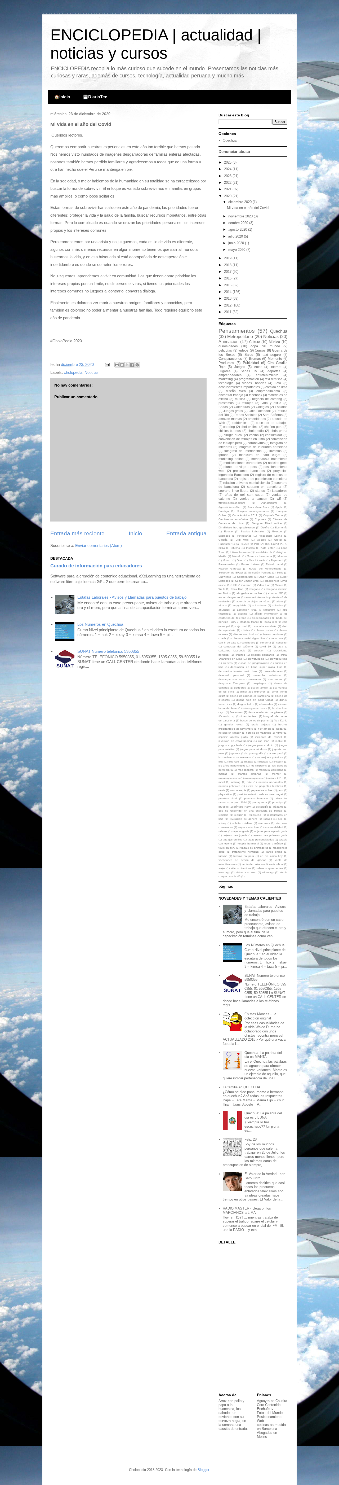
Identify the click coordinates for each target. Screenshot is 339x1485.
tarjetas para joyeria (235, 835)
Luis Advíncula (263, 552)
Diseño (265, 527)
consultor (281, 642)
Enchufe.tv (265, 1409)
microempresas (253, 778)
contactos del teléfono (238, 646)
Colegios (262, 407)
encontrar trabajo (230, 395)
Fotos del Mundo (270, 1413)
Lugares (224, 371)
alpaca (222, 605)
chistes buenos (229, 430)
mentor (276, 773)
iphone (223, 455)
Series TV (249, 371)
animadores (259, 605)
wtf (279, 498)
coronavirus (256, 443)
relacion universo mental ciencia (246, 482)
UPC (234, 585)
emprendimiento (268, 391)
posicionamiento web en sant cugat (260, 794)
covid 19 (265, 646)
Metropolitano (240, 336)
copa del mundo (265, 346)
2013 (228, 298)
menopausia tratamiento (269, 459)
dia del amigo (259, 687)
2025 (228, 162)
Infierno (235, 547)
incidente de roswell (268, 736)
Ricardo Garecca (229, 568)
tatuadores (279, 490)
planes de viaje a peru (240, 466)
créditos (228, 663)
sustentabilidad (274, 827)
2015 (228, 285)
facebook (255, 395)
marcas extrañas (249, 773)
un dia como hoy (271, 856)
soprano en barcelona (264, 486)
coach (222, 638)
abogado (254, 589)
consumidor (273, 435)
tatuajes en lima (233, 839)
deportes (273, 371)
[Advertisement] (251, 1319)
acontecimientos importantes (239, 387)
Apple (279, 507)
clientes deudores (272, 634)
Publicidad (251, 363)
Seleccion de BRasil (230, 572)
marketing (225, 379)
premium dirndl (227, 798)
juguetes (234, 753)
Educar (228, 531)
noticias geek (277, 463)
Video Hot (263, 585)
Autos (258, 367)
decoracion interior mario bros (237, 671)
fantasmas (236, 712)
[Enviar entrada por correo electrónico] (107, 364)
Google (261, 539)
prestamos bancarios (249, 470)
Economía (281, 527)
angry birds (240, 605)
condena (265, 642)
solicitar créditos (242, 823)
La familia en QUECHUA (241, 1087)
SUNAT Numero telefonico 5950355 (108, 651)
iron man (263, 740)
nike (249, 782)
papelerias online (262, 790)
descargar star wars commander (239, 679)
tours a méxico (273, 843)
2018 (228, 265)
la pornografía (254, 753)
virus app (224, 872)
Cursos (260, 350)
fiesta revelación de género (265, 712)
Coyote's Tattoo (273, 515)
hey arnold (264, 728)
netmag (235, 782)
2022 (228, 183)
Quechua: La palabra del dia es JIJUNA (263, 1115)
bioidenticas (240, 422)
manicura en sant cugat (259, 455)
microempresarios (229, 778)
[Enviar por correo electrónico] (117, 364)
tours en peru (226, 847)
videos (243, 350)
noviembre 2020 (241, 216)
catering (229, 426)
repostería (255, 814)
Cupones (260, 519)
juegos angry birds (230, 745)
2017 (228, 272)
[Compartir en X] (127, 364)
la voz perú (276, 753)
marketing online (231, 459)
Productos (226, 363)
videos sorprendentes (269, 868)
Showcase (224, 576)
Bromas (255, 359)
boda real (271, 621)
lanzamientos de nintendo (234, 757)
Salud (248, 355)
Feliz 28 (250, 1139)
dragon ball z (245, 704)
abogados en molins (249, 593)
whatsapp (268, 872)
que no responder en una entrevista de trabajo (250, 810)
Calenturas (242, 407)
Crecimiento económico (233, 519)
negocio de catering (267, 399)
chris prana (279, 430)
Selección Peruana (259, 572)
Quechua (230, 140)
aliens (279, 601)
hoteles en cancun (229, 732)
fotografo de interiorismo (242, 451)
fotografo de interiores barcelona (263, 447)
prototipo (277, 802)
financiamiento (249, 716)
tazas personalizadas (261, 839)
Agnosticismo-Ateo (229, 507)
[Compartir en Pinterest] (137, 364)
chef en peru (273, 426)
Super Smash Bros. (247, 580)
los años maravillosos (231, 765)
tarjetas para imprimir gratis (270, 831)
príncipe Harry (242, 806)
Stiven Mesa (266, 576)
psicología (262, 806)
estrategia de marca (255, 708)
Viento (279, 585)
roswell (268, 818)
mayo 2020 (237, 250)
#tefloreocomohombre (231, 502)
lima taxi (234, 761)
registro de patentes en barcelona (263, 478)
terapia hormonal (248, 843)
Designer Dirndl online (267, 523)
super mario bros (248, 827)
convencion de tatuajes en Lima (241, 439)
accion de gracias (229, 597)
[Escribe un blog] (122, 364)
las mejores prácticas (270, 757)
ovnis (221, 790)
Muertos (282, 556)
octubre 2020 (238, 223)
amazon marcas (230, 418)
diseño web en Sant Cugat (254, 699)
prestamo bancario (256, 798)
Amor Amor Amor (258, 507)
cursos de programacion (253, 663)
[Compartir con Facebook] (132, 364)
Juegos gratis (233, 411)
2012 (228, 305)
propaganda (259, 802)
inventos (275, 451)
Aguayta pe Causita (272, 1401)
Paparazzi (277, 560)
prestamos (226, 403)
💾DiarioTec (95, 97)
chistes (246, 630)
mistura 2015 (275, 778)
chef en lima (249, 426)
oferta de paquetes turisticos (264, 786)
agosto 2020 (238, 229)
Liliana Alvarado (240, 552)
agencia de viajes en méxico (253, 601)
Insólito (250, 547)
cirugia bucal (233, 435)
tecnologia (226, 383)
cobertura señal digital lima (248, 638)
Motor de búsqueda (259, 556)
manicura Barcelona (271, 769)
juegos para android (261, 745)
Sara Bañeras (273, 415)
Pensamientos (236, 331)
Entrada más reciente (77, 533)
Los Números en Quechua (100, 624)
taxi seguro (271, 355)
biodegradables (261, 617)
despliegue (259, 683)
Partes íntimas (250, 564)
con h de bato (227, 642)
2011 (228, 312)
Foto (278, 383)
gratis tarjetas (261, 724)
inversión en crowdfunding (235, 740)
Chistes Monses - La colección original (260, 1016)
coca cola (277, 638)
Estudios (281, 407)
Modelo (236, 556)
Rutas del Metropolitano (265, 568)
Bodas (223, 407)
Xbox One (237, 589)
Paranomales (226, 564)
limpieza (263, 761)
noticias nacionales (270, 782)
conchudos (248, 642)
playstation (225, 794)
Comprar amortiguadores (253, 511)
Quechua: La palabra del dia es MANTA (263, 1055)
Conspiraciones (230, 359)
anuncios (224, 609)
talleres (222, 831)
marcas (222, 773)
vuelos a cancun (253, 498)
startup (260, 490)
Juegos (239, 367)
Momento (275, 359)
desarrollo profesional (267, 675)
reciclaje (223, 814)
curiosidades (228, 346)
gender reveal (233, 724)
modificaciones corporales (243, 463)
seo (280, 818)
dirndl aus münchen (253, 691)
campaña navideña (265, 626)
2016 (228, 278)
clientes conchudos (245, 634)
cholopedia (73, 372)
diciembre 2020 (240, 202)
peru (280, 790)
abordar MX (275, 593)
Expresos (224, 535)
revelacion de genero (243, 818)
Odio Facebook (260, 411)
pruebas (223, 806)
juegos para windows (253, 749)
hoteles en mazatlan (258, 732)
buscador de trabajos (271, 422)
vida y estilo (271, 403)
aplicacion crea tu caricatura (256, 609)
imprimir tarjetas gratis (233, 736)
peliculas (225, 350)
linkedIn (278, 761)
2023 (228, 176)
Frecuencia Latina (270, 535)
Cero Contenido (268, 1405)
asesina (242, 613)
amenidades (257, 418)
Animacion (228, 341)
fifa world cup (226, 716)
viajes (221, 868)
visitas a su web (246, 872)
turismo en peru (243, 856)
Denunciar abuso (234, 151)
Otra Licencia (257, 560)
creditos (240, 654)
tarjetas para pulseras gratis (270, 835)
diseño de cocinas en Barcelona (250, 695)
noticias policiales (229, 786)
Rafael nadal (274, 564)
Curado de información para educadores (96, 565)
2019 (228, 258)
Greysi (278, 539)
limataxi (248, 761)
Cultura (254, 342)
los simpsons (259, 765)
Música (274, 342)
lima (220, 761)
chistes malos (264, 630)
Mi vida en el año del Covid (248, 208)
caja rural (241, 626)
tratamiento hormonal (245, 851)
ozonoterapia (238, 790)
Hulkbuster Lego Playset (233, 543)
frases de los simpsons (254, 720)
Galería (223, 539)
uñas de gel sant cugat (244, 494)
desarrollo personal (231, 675)
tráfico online (274, 851)
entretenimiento (267, 375)
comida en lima (276, 387)
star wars (264, 823)
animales (277, 605)
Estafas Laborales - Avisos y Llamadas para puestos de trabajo (131, 597)
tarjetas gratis (241, 831)
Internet (275, 367)
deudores (240, 687)
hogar (279, 728)
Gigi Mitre (242, 539)
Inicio (135, 533)
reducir (238, 814)
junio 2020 (236, 243)
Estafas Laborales (253, 531)
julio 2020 (236, 236)
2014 (228, 292)
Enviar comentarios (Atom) (98, 545)
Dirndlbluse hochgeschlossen (236, 527)
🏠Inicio (62, 97)
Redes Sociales (245, 415)
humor (279, 732)
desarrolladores (273, 671)
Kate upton (268, 547)
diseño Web (236, 391)
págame (278, 806)
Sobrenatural (245, 576)
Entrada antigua (186, 533)
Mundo (227, 560)
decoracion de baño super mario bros (256, 666)
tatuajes (247, 403)
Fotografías (244, 535)
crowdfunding (256, 658)
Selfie (279, 572)
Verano (247, 585)
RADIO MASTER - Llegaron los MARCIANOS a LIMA (247, 1210)
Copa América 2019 (244, 515)
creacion (259, 650)
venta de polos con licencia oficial (262, 864)
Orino (240, 560)
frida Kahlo (280, 720)
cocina (254, 435)
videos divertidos (241, 868)
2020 (228, 196)
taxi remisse (273, 379)
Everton (277, 531)
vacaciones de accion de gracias (242, 859)
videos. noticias (254, 383)
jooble (279, 740)
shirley (222, 823)
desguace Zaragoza (231, 683)
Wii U (221, 589)
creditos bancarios (262, 654)
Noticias (91, 372)
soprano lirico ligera (233, 490)
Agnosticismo (269, 502)
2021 (228, 189)
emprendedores (230, 375)
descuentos (275, 679)
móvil (221, 782)
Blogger (203, 1470)
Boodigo (223, 511)
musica (240, 399)
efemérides (266, 704)
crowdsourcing (278, 658)
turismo (222, 856)
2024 (228, 169)
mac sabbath (246, 769)
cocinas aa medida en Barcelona (271, 1427)
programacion (249, 379)
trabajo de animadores (254, 847)
